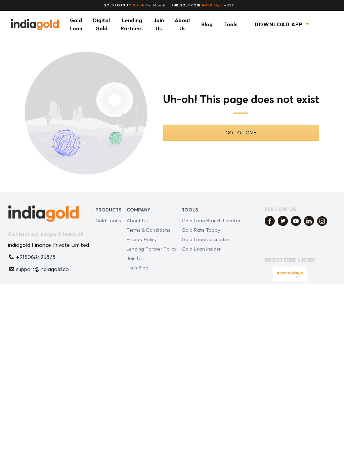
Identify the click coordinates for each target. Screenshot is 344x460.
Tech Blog (137, 267)
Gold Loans (108, 220)
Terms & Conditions (148, 230)
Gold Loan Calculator (205, 239)
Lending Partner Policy (151, 249)
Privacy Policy (142, 239)
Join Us (135, 258)
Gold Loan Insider (201, 249)
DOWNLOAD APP (279, 24)
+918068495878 (35, 257)
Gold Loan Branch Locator (211, 220)
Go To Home (240, 132)
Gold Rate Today (201, 230)
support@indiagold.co (42, 269)
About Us (137, 220)
